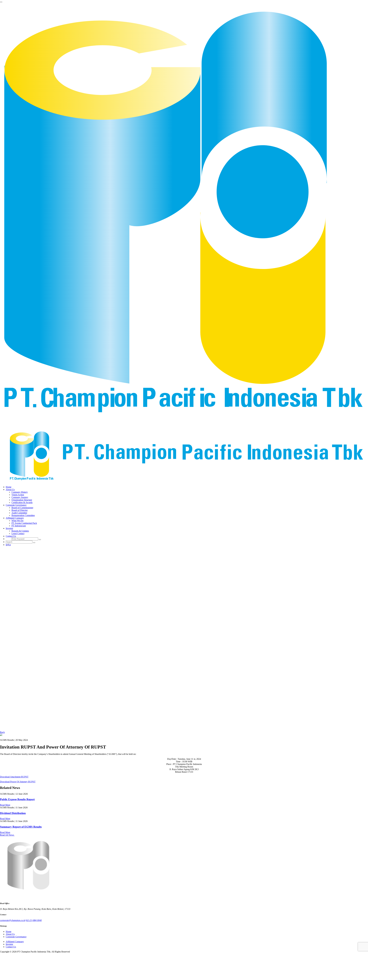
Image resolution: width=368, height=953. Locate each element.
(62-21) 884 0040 (34, 920)
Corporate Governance (16, 936)
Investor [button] (9, 528)
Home (8, 487)
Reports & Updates (20, 531)
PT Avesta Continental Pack (24, 523)
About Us (10, 934)
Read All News (7, 835)
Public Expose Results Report (17, 799)
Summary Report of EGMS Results (21, 826)
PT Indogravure (19, 525)
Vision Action (18, 494)
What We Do (17, 520)
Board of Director (20, 510)
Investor (9, 944)
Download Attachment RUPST (14, 777)
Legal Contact (18, 533)
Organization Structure (22, 500)
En (9, 544)
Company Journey (20, 497)
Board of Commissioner (22, 507)
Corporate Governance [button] (16, 505)
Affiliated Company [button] (15, 518)
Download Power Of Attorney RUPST (18, 781)
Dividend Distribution (13, 813)
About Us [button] (10, 489)
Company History (20, 492)
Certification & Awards (22, 502)
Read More (5, 805)
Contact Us (11, 536)
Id (7, 544)
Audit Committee (19, 513)
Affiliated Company (15, 941)
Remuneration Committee (23, 515)
